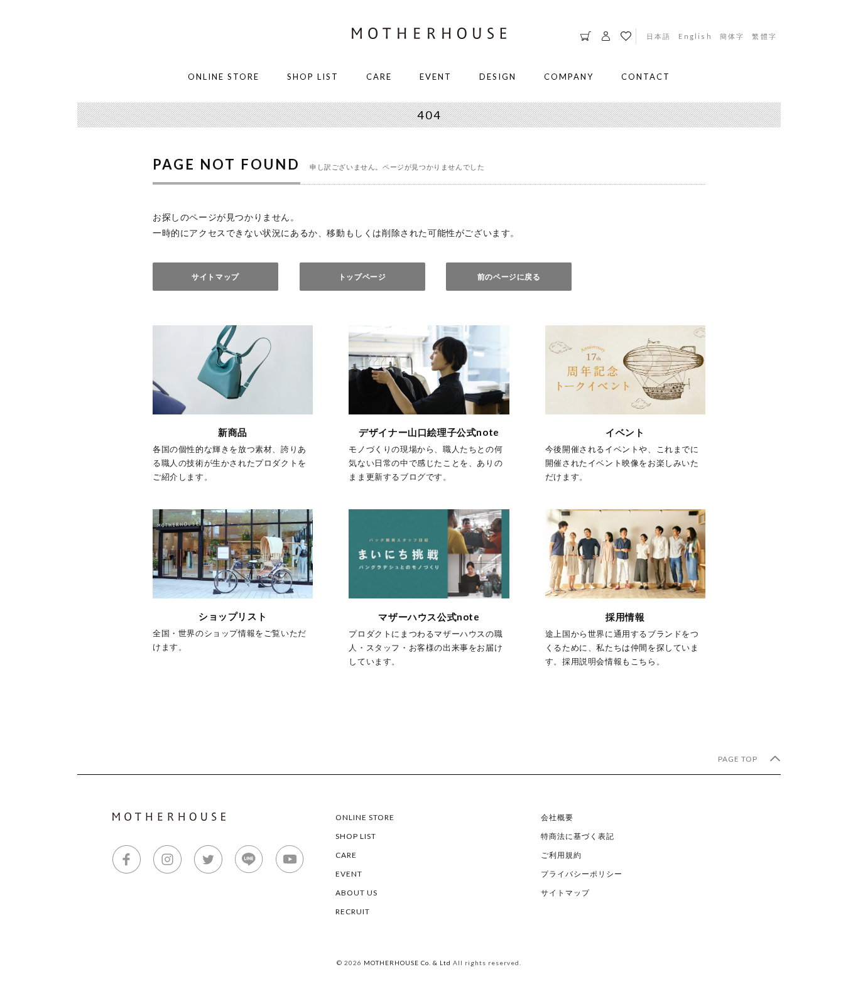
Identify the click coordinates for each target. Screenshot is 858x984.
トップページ (362, 276)
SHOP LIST (313, 77)
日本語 (658, 36)
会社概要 (557, 817)
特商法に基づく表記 (577, 836)
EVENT (436, 77)
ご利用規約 (561, 855)
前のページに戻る (509, 276)
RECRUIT (352, 911)
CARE (379, 77)
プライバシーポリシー (581, 874)
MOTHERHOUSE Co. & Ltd (407, 962)
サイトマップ (215, 276)
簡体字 (732, 36)
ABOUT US (356, 892)
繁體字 (764, 36)
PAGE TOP (738, 759)
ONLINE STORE (223, 77)
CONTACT (645, 77)
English (695, 36)
